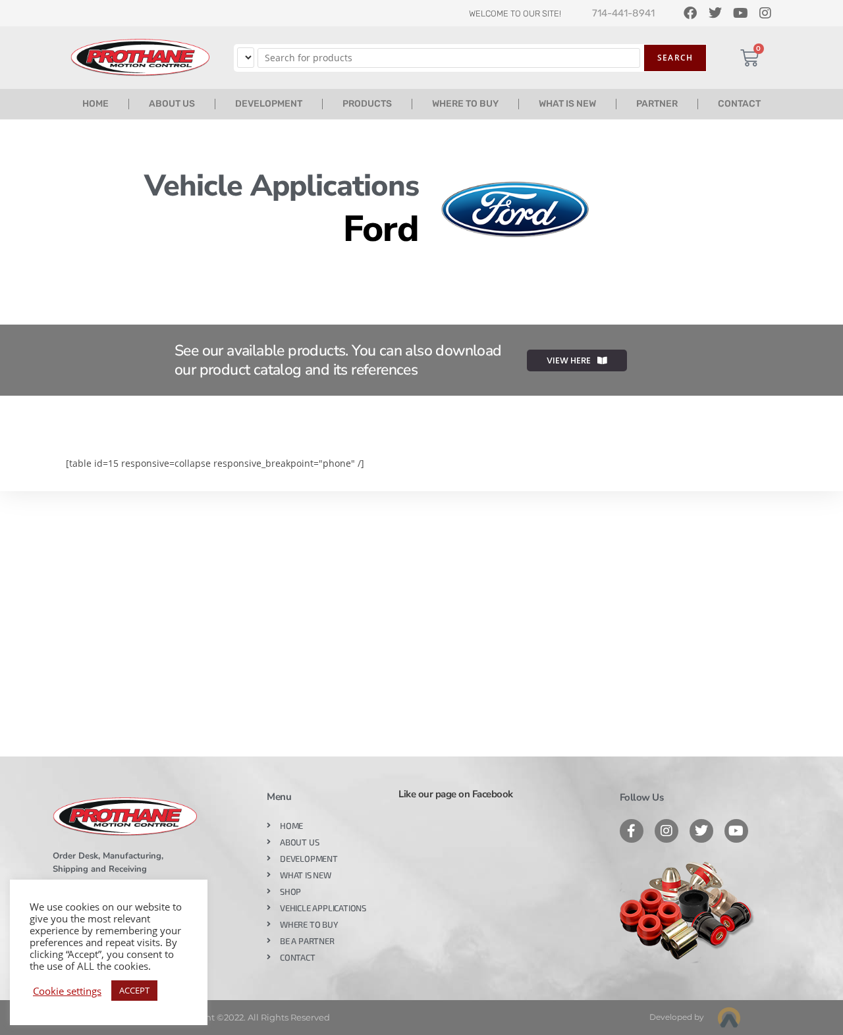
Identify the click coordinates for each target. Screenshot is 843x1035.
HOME (95, 103)
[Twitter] (701, 831)
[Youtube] (736, 831)
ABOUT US (172, 103)
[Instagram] (666, 831)
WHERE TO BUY (465, 103)
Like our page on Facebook (455, 794)
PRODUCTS (367, 103)
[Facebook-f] (631, 831)
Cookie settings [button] (67, 991)
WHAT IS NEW (567, 103)
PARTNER (657, 103)
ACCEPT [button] (134, 990)
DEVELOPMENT (268, 103)
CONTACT (739, 103)
